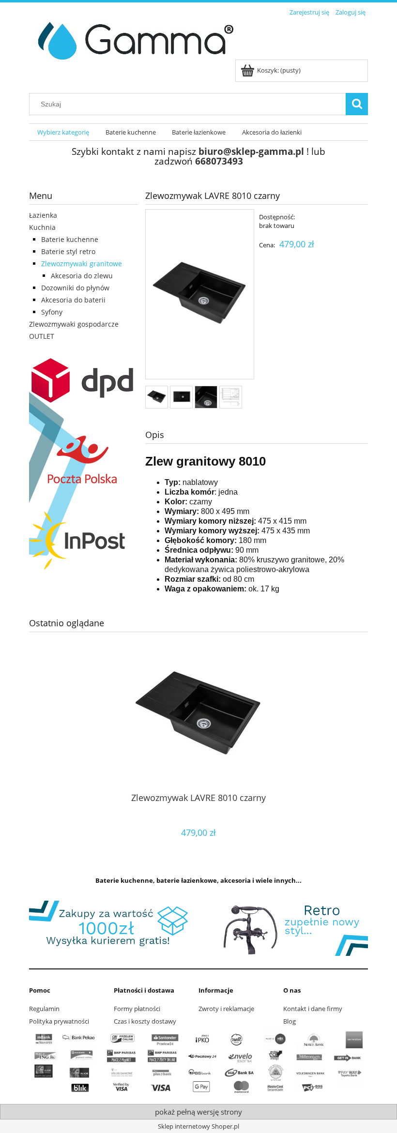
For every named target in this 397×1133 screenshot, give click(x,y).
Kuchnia (42, 227)
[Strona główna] (132, 39)
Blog (289, 1021)
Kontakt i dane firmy (312, 1008)
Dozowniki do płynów (75, 287)
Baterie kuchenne (69, 239)
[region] (198, 928)
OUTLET (41, 336)
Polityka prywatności (59, 1021)
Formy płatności (137, 1008)
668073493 (219, 161)
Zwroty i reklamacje (226, 1008)
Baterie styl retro (68, 251)
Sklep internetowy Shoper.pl (198, 1126)
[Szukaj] (357, 104)
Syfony (51, 312)
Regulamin (44, 1008)
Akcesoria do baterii (73, 299)
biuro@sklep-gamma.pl (251, 151)
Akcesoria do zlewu (82, 275)
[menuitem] (63, 132)
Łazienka (43, 215)
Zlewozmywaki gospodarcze (74, 324)
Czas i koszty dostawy (145, 1021)
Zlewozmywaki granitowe (81, 263)
